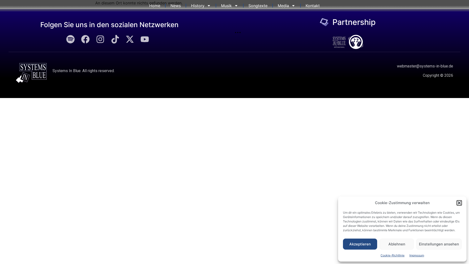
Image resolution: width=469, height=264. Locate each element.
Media (283, 5)
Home (154, 5)
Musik (226, 5)
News (176, 5)
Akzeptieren (360, 244)
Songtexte (257, 5)
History (197, 5)
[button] (459, 202)
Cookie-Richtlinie (393, 255)
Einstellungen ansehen (439, 244)
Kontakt (313, 5)
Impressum (416, 255)
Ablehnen (396, 244)
